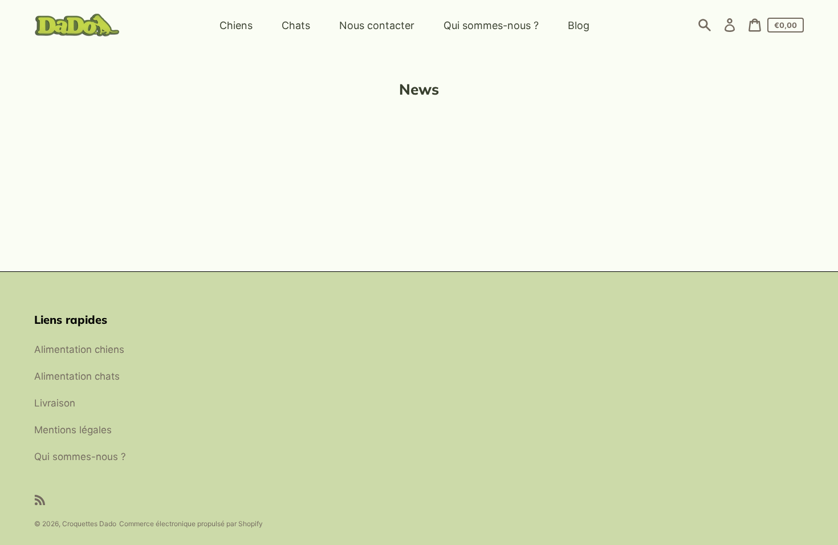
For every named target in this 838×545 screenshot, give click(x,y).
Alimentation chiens (79, 349)
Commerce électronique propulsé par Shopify (191, 523)
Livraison (54, 403)
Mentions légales (73, 430)
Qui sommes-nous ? (80, 456)
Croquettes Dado (89, 523)
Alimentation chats (77, 376)
